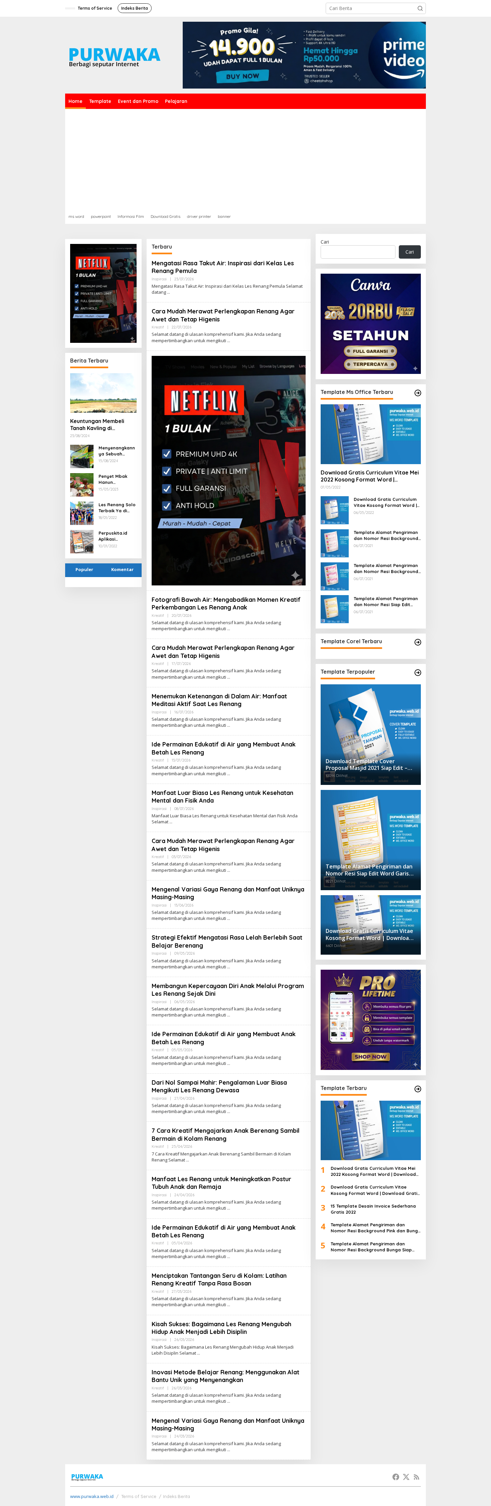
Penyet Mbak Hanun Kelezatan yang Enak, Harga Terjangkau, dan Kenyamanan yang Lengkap (117, 479)
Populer (84, 569)
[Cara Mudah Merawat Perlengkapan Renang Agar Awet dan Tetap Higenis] (228, 341)
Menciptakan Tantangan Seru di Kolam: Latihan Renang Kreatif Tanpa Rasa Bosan (219, 1279)
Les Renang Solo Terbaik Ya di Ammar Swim (117, 508)
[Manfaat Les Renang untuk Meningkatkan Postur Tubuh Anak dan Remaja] (228, 1208)
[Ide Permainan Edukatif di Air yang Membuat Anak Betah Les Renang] (228, 774)
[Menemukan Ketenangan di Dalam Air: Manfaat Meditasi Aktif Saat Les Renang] (228, 725)
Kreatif (158, 327)
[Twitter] (406, 1477)
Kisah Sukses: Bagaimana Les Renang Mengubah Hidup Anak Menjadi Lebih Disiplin (221, 1328)
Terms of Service (138, 1496)
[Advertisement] (245, 159)
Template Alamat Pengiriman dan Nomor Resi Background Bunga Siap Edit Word (386, 568)
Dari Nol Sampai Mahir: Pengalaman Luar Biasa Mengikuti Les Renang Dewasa (219, 1086)
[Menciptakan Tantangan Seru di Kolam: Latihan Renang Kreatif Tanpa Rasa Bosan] (228, 1305)
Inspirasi (159, 279)
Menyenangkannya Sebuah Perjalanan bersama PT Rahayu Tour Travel (117, 451)
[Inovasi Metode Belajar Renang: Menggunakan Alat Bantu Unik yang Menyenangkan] (228, 1401)
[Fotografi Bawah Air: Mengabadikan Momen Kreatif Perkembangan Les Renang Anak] (228, 629)
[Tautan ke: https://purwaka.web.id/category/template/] (418, 673)
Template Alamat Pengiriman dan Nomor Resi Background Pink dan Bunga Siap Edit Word (386, 535)
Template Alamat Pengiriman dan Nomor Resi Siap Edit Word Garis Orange (386, 601)
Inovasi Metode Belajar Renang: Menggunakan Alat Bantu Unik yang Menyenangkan (225, 1376)
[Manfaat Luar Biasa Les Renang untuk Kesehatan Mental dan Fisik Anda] (170, 822)
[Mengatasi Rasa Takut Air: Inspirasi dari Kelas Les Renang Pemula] (168, 292)
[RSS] (416, 1477)
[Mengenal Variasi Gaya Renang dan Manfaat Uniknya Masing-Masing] (228, 918)
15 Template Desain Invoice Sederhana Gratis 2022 (373, 1208)
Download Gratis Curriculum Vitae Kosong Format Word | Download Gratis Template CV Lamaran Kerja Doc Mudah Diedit (387, 502)
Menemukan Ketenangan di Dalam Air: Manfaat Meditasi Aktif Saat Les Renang (219, 700)
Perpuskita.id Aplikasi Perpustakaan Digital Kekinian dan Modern (115, 536)
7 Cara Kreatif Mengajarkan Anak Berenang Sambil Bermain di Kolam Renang (226, 1134)
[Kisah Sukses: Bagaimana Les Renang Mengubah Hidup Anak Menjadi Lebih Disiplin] (198, 1353)
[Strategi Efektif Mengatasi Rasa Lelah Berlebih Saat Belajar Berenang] (228, 967)
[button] (420, 8)
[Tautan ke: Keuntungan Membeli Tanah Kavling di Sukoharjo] (103, 393)
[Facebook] (395, 1477)
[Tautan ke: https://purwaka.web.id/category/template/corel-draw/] (418, 642)
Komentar (122, 569)
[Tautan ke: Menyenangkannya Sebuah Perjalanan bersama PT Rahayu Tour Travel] (82, 455)
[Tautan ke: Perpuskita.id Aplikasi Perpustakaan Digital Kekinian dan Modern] (82, 541)
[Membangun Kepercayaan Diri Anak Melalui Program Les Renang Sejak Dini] (228, 1015)
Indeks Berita (176, 1496)
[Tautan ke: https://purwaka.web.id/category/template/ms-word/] (418, 393)
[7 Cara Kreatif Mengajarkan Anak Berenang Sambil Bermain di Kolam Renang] (187, 1160)
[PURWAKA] (114, 54)
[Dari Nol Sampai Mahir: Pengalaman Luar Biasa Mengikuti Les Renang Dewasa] (228, 1111)
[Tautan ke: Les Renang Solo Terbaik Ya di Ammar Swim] (82, 512)
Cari (325, 242)
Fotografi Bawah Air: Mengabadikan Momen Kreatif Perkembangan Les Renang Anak (226, 603)
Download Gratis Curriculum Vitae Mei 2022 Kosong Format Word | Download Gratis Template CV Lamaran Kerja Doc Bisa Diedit (370, 476)
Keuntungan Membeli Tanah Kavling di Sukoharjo (97, 425)
